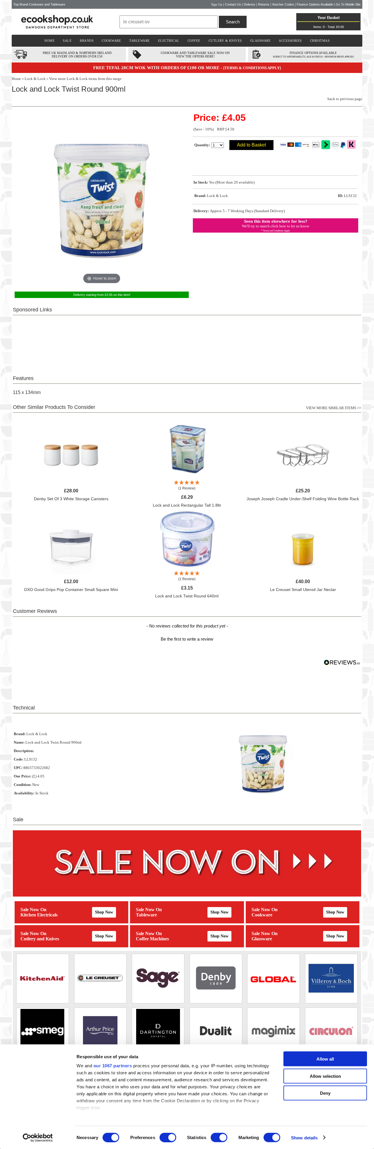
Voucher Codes (283, 4)
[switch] (168, 1137)
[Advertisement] (187, 342)
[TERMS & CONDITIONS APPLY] (252, 68)
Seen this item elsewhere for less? (275, 221)
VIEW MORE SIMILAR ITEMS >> (333, 408)
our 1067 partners (113, 1065)
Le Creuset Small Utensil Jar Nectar (303, 589)
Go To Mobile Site (348, 4)
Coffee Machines (152, 938)
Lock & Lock (35, 78)
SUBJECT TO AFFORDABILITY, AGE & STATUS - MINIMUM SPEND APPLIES (313, 56)
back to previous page (345, 99)
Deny (325, 1093)
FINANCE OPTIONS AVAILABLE (313, 53)
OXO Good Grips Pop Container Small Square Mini (71, 589)
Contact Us (233, 4)
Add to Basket (251, 144)
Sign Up (216, 4)
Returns (263, 4)
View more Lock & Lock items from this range (85, 78)
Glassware (262, 938)
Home (16, 78)
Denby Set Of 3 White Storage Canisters (71, 498)
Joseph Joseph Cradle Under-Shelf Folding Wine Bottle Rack (303, 498)
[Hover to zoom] (101, 198)
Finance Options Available (315, 4)
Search (233, 21)
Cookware (262, 914)
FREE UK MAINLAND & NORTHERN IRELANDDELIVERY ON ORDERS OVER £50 (77, 54)
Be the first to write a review (187, 639)
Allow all (325, 1058)
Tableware (146, 914)
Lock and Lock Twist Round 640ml (187, 596)
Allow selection (325, 1075)
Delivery (249, 4)
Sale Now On (33, 909)
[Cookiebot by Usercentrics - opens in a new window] (37, 1137)
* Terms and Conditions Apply (275, 230)
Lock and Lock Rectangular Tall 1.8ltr (187, 505)
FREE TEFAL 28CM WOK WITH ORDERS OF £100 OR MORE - (158, 67)
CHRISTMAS (320, 40)
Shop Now (104, 912)
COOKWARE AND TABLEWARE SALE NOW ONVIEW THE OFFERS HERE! (195, 54)
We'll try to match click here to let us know (275, 226)
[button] (187, 638)
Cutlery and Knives (39, 938)
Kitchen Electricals (39, 914)
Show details (304, 1137)
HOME (49, 40)
